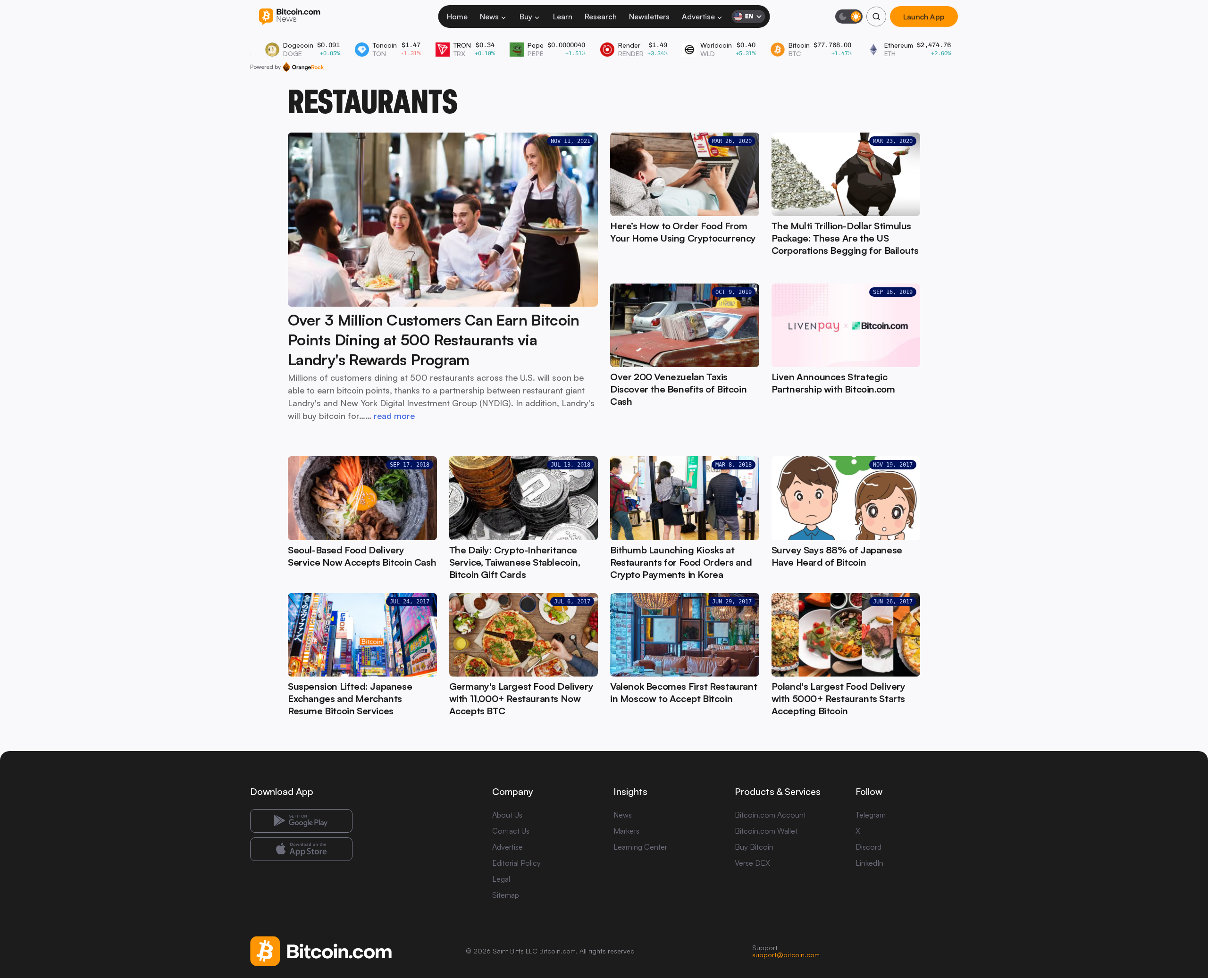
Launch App (924, 16)
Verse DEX (752, 863)
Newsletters (649, 16)
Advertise (698, 16)
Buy (526, 16)
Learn (562, 16)
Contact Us (510, 831)
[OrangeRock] (303, 67)
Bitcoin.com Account (770, 814)
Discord (868, 847)
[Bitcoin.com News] (289, 16)
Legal (501, 879)
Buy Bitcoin (754, 847)
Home (457, 16)
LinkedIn (869, 863)
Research (601, 16)
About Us (507, 814)
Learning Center (640, 847)
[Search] (876, 16)
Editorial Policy (516, 863)
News (489, 16)
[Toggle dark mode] (849, 16)
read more (394, 415)
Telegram (871, 814)
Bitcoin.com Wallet (766, 831)
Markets (626, 831)
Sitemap (505, 895)
